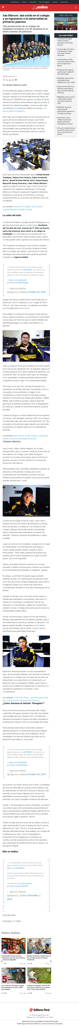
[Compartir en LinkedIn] (25, 963)
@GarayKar (26, 883)
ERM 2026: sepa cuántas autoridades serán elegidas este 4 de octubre (66, 80)
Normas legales (44, 2)
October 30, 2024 (37, 292)
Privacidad (54, 1021)
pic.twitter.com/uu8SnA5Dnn (17, 765)
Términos (47, 1021)
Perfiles (24, 2)
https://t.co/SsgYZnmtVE (18, 280)
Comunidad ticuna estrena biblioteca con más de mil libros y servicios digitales (13, 958)
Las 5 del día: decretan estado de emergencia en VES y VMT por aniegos (12, 987)
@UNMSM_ (28, 270)
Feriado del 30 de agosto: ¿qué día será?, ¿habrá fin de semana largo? (65, 72)
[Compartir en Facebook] (20, 963)
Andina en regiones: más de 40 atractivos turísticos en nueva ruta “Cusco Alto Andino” (38, 987)
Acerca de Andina (37, 1021)
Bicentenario (15, 2)
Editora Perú (26, 1021)
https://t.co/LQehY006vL (16, 868)
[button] (2, 961)
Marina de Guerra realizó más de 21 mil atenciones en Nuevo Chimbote (39, 958)
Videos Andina (10, 933)
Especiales (32, 2)
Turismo (55, 2)
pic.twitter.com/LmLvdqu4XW (17, 886)
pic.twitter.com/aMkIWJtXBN (17, 283)
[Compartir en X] (22, 963)
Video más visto (66, 15)
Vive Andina (64, 2)
